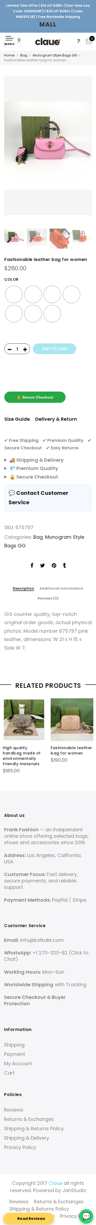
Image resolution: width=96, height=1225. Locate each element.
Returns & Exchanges (29, 1119)
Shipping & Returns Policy (34, 1128)
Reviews (13, 1109)
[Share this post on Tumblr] (64, 566)
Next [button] (83, 151)
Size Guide (17, 419)
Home (9, 55)
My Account (18, 1063)
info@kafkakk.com (42, 940)
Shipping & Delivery (26, 1138)
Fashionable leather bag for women (71, 750)
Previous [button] (13, 151)
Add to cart (55, 349)
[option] (48, 145)
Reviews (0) (48, 598)
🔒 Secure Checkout (35, 397)
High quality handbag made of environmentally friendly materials (22, 756)
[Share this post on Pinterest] (54, 566)
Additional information (61, 588)
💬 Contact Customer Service (38, 497)
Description (23, 588)
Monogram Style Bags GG (55, 55)
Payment (14, 1054)
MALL (48, 24)
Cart (9, 1072)
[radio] (13, 294)
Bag (23, 55)
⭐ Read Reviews (28, 1218)
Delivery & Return (56, 419)
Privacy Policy (20, 1147)
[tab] (23, 589)
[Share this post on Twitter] (42, 566)
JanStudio (74, 1190)
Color (11, 279)
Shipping (14, 1044)
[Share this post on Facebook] (31, 566)
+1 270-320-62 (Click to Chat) (46, 955)
